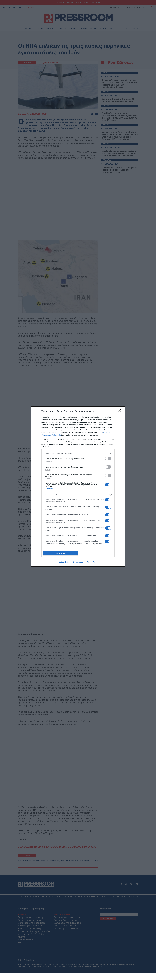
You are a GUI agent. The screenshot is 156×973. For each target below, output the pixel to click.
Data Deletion (64, 562)
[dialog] (78, 487)
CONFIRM (60, 553)
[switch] (108, 458)
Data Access (78, 562)
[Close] (120, 411)
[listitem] (78, 453)
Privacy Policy (92, 562)
